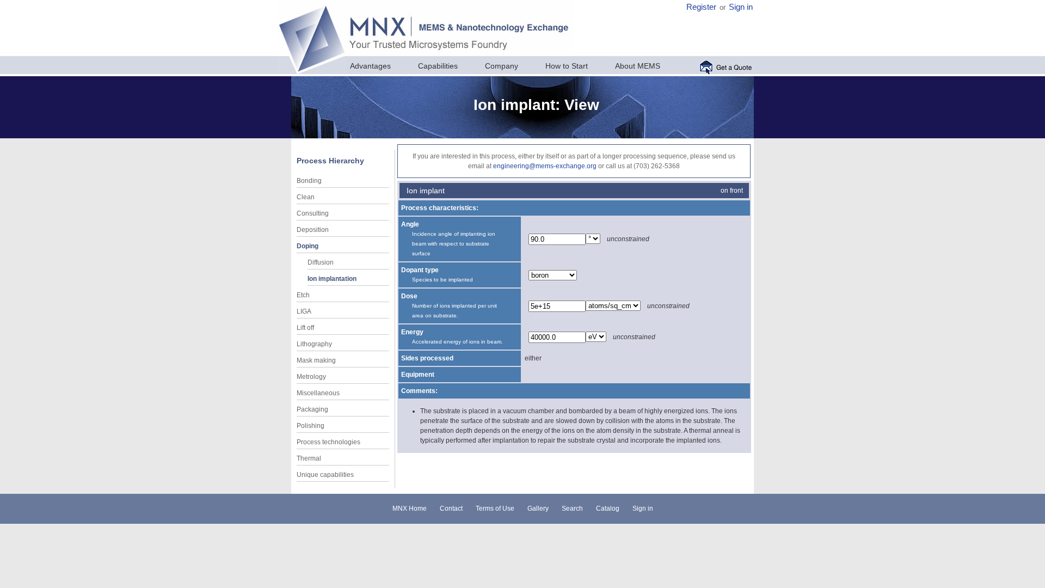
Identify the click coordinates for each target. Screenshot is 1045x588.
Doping (307, 246)
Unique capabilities (325, 475)
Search (572, 508)
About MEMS (637, 66)
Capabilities (438, 66)
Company (501, 66)
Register (701, 7)
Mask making (316, 360)
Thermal (309, 458)
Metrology (311, 377)
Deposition (313, 230)
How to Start (566, 66)
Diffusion (321, 262)
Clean (306, 197)
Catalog (607, 508)
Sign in (741, 7)
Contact (451, 508)
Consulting (313, 213)
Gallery (538, 508)
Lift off (305, 328)
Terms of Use (495, 508)
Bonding (309, 181)
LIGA (304, 311)
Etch (303, 295)
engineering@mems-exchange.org (545, 166)
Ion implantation (332, 279)
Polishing (310, 426)
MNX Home (409, 508)
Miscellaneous (318, 393)
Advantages (370, 66)
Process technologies (328, 442)
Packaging (312, 409)
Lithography (314, 344)
